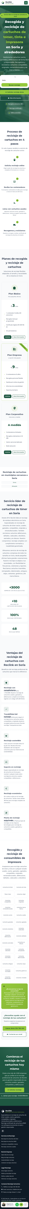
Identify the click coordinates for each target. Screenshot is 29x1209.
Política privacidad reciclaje (8, 1173)
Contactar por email (15, 1034)
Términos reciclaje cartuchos (9, 1178)
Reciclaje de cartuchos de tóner (9, 1139)
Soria (14, 482)
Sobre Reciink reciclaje (7, 1155)
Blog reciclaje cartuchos (7, 1157)
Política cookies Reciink (7, 1176)
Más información (15, 98)
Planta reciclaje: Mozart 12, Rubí (12, 1192)
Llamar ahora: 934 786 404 (14, 1028)
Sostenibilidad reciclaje (7, 1160)
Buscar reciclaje (14, 85)
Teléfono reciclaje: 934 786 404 (11, 1187)
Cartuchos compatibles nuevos (9, 1144)
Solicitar (7, 337)
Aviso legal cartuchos (7, 1170)
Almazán (14, 486)
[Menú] (26, 3)
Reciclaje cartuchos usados (8, 1146)
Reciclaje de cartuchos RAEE (8, 1141)
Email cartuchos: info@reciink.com (12, 1189)
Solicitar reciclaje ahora (15, 92)
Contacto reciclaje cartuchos (9, 1162)
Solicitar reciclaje (15, 1090)
